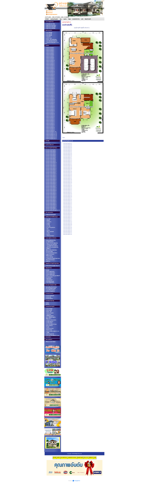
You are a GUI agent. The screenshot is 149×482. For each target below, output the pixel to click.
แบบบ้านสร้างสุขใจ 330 (67, 193)
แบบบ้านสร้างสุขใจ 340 (67, 179)
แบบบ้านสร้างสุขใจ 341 (67, 178)
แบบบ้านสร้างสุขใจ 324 (67, 202)
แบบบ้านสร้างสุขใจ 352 (67, 162)
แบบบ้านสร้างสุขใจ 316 (67, 213)
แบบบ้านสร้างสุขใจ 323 (67, 203)
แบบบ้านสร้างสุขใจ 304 (67, 230)
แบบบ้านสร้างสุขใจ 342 (67, 176)
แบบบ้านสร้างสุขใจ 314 (67, 216)
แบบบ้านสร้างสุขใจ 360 (67, 153)
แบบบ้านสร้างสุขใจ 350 (67, 165)
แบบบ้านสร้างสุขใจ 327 (67, 197)
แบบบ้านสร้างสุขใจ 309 (67, 223)
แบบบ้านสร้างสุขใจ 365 (67, 146)
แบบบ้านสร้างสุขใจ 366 (67, 144)
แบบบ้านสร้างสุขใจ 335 (67, 186)
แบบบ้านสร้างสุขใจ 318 (67, 210)
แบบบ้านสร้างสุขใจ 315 (67, 214)
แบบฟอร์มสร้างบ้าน (76, 19)
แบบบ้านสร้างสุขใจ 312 (67, 218)
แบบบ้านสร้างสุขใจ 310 (67, 221)
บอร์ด (82, 19)
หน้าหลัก (47, 19)
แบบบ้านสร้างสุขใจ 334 (67, 188)
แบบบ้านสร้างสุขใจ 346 (67, 171)
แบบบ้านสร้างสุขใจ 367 (67, 143)
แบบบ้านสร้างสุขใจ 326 (67, 199)
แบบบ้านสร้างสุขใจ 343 (67, 175)
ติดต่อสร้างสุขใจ (88, 19)
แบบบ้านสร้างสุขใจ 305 (67, 228)
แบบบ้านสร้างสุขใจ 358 (67, 155)
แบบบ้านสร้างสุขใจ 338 (67, 182)
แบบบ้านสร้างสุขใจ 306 (67, 227)
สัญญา (69, 19)
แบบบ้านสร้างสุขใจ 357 (67, 157)
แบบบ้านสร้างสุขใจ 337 (67, 183)
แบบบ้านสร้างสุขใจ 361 (67, 151)
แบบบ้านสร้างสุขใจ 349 (67, 167)
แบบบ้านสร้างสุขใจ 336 (67, 185)
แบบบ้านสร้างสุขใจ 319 (67, 209)
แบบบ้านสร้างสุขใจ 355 (67, 158)
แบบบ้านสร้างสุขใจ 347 (67, 169)
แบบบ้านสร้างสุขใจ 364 (67, 147)
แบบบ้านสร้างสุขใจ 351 (67, 164)
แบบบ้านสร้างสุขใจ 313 (67, 217)
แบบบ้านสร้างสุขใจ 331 (67, 192)
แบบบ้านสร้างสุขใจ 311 (67, 220)
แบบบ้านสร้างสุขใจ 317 (67, 211)
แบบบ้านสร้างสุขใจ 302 (67, 232)
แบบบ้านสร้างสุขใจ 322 (67, 204)
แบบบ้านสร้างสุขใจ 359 (67, 154)
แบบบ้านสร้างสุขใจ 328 (67, 196)
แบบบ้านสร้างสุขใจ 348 (67, 168)
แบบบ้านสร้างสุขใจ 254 (67, 160)
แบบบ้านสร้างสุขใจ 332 (67, 190)
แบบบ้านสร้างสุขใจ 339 (67, 181)
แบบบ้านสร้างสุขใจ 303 (67, 231)
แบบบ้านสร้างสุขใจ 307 (67, 225)
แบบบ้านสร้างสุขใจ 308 (67, 224)
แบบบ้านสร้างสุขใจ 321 (67, 206)
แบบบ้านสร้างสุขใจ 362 (67, 150)
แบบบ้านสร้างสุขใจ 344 (67, 174)
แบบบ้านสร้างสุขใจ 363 (67, 148)
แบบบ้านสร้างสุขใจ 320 (67, 207)
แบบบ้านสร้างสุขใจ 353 (67, 161)
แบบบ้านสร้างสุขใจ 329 (67, 195)
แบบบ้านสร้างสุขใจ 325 (67, 200)
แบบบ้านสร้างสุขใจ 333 (67, 189)
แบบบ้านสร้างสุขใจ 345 (67, 172)
